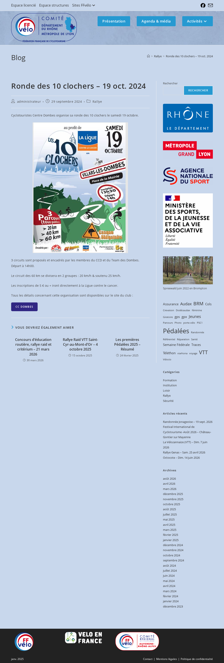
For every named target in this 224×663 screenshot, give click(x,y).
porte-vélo (189, 322)
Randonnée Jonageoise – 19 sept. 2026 (187, 422)
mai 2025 (169, 519)
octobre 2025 (171, 504)
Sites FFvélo (81, 5)
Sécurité (168, 401)
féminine (197, 310)
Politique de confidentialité (197, 659)
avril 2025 (169, 525)
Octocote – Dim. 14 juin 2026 (181, 458)
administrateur (29, 101)
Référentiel (169, 339)
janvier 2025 (170, 540)
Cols (208, 304)
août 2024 (169, 566)
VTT (203, 352)
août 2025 (169, 509)
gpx (184, 316)
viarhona (182, 353)
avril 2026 (169, 484)
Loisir (166, 390)
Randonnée (197, 332)
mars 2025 (169, 530)
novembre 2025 (173, 499)
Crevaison (168, 310)
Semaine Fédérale (176, 344)
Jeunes (195, 316)
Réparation (183, 339)
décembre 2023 (173, 606)
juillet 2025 (170, 514)
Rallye (97, 101)
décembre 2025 (173, 494)
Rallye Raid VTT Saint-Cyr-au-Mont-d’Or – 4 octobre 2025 (80, 344)
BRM (198, 303)
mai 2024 (169, 581)
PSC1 (200, 322)
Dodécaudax (183, 310)
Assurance (170, 304)
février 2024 (170, 596)
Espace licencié (23, 5)
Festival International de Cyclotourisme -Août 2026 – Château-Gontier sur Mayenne (187, 432)
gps (177, 316)
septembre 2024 (173, 560)
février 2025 (170, 535)
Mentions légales (166, 659)
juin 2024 (169, 576)
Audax (186, 303)
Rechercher (170, 83)
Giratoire (168, 317)
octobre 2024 (171, 555)
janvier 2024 (170, 601)
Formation (170, 380)
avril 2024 (169, 586)
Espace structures (54, 5)
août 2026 (169, 479)
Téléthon (169, 353)
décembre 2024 (173, 545)
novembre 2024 (173, 550)
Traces (196, 344)
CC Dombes (24, 307)
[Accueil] (148, 56)
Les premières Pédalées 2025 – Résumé (127, 344)
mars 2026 (169, 489)
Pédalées (176, 330)
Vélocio (167, 359)
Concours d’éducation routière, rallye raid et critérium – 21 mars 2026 (33, 347)
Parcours (168, 322)
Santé (194, 339)
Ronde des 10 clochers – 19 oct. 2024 (189, 56)
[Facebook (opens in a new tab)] (203, 5)
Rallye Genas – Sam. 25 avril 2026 (184, 452)
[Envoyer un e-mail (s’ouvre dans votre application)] (210, 5)
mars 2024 (169, 591)
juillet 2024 (170, 571)
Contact (147, 659)
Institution (170, 385)
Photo (178, 322)
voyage (193, 353)
